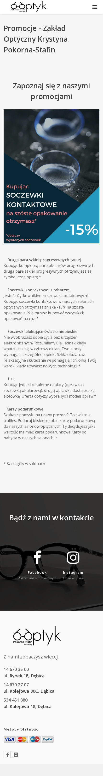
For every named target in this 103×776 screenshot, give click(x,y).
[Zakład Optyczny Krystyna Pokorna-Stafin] (29, 7)
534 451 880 (16, 700)
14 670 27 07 (16, 684)
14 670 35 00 (16, 669)
